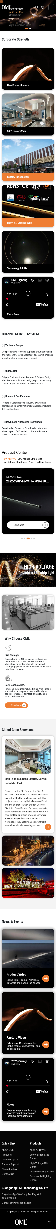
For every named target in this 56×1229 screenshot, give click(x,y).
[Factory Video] (28, 1011)
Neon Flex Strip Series (42, 1171)
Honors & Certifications (19, 222)
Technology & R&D (17, 268)
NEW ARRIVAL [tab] (9, 459)
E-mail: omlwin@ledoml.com (16, 1203)
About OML (8, 1150)
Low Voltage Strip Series (39, 1157)
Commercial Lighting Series (40, 1178)
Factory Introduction (18, 177)
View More (16, 705)
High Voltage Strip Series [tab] (15, 462)
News (10, 1104)
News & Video (9, 1169)
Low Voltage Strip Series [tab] (30, 459)
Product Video (16, 974)
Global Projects (10, 1159)
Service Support (10, 1164)
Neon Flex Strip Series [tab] (40, 462)
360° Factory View (16, 131)
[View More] (48, 827)
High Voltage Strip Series (39, 1165)
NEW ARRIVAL (38, 1150)
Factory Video (16, 1037)
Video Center (13, 314)
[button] (26, 28)
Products (7, 1155)
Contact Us (8, 1174)
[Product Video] (28, 948)
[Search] (36, 7)
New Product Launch (18, 85)
